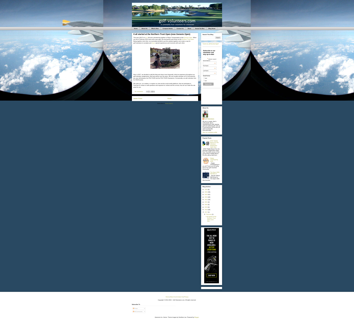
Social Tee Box (199, 28)
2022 (206, 199)
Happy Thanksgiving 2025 (214, 159)
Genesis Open (188, 37)
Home (136, 28)
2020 (206, 204)
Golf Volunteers (209, 119)
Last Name (209, 70)
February (209, 214)
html (206, 78)
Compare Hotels (168, 28)
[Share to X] (150, 91)
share (153, 43)
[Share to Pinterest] (154, 91)
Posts (136, 308)
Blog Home (211, 28)
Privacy (186, 297)
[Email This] (147, 91)
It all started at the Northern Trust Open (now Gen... (211, 219)
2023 (206, 197)
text (206, 80)
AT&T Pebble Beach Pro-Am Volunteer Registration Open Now (214, 144)
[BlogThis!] (149, 91)
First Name (209, 65)
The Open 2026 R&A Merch (214, 173)
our (147, 37)
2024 (206, 194)
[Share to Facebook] (152, 91)
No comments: (139, 91)
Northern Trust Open (188, 39)
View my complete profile (210, 132)
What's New (155, 28)
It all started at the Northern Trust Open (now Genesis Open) (161, 34)
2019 (206, 207)
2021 (206, 202)
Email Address (209, 60)
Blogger (196, 317)
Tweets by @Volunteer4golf (210, 44)
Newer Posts (137, 98)
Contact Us (180, 28)
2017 (206, 212)
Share (189, 28)
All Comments (138, 311)
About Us (144, 28)
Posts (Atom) (169, 103)
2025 (206, 192)
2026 (206, 189)
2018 (206, 209)
